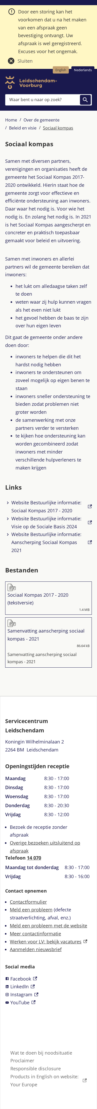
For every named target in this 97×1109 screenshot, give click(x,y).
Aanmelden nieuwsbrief (36, 949)
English (60, 70)
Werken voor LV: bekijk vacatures (48, 941)
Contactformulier (28, 902)
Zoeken (85, 100)
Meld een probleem (31, 909)
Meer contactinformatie (35, 933)
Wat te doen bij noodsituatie (41, 1053)
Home (11, 120)
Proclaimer (22, 1060)
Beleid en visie (22, 128)
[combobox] (48, 99)
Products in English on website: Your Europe (44, 1080)
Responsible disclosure (35, 1068)
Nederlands (83, 70)
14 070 (34, 858)
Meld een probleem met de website (48, 925)
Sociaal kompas (58, 128)
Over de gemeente (41, 120)
